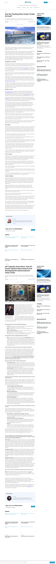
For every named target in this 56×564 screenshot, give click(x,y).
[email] (22, 24)
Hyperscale (19, 7)
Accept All (52, 562)
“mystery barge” (26, 94)
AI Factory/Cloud (36, 7)
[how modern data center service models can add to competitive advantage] (44, 36)
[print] (34, 24)
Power (28, 7)
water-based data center (9, 92)
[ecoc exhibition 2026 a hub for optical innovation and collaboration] (44, 21)
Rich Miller (6, 21)
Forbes (14, 81)
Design (6, 11)
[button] (5, 2)
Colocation (23, 7)
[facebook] (17, 24)
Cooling (31, 7)
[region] (28, 562)
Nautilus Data (26, 68)
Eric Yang (6, 279)
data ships (6, 98)
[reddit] (21, 24)
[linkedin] (18, 24)
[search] (7, 2)
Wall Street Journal (8, 81)
